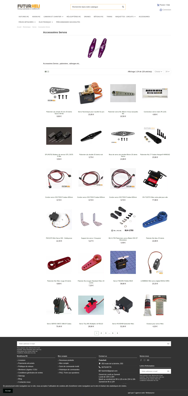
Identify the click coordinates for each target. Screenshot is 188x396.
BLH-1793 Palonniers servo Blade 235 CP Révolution (123, 239)
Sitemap (21, 376)
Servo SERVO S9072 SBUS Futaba (59, 324)
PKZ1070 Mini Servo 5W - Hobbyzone (59, 238)
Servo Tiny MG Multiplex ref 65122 (91, 324)
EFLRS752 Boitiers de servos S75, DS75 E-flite (59, 155)
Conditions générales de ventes (30, 373)
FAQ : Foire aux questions (69, 373)
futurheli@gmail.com (109, 371)
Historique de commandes (69, 369)
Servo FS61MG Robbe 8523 (123, 281)
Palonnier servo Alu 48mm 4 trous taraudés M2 (123, 112)
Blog (20, 379)
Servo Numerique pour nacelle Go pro (91, 112)
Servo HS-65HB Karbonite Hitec (123, 324)
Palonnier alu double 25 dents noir (91, 154)
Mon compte (64, 363)
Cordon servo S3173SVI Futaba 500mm (91, 197)
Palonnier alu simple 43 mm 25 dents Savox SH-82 (59, 112)
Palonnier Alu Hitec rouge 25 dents (59, 281)
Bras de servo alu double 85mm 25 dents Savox (123, 155)
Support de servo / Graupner (91, 238)
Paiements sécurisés (26, 363)
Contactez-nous (24, 382)
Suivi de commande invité (69, 366)
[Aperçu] (61, 109)
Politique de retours (25, 366)
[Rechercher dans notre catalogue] (123, 7)
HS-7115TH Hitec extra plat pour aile (155, 197)
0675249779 (106, 367)
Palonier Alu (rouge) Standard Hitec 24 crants (91, 282)
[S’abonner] (168, 343)
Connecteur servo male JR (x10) (155, 112)
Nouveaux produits (66, 360)
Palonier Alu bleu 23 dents (155, 238)
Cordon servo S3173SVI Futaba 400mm (59, 197)
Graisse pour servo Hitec (155, 324)
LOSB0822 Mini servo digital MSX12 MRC (155, 281)
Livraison (21, 360)
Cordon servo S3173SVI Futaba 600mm (123, 197)
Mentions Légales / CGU (27, 369)
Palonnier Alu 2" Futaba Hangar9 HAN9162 (155, 154)
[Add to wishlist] (57, 109)
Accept (8, 391)
